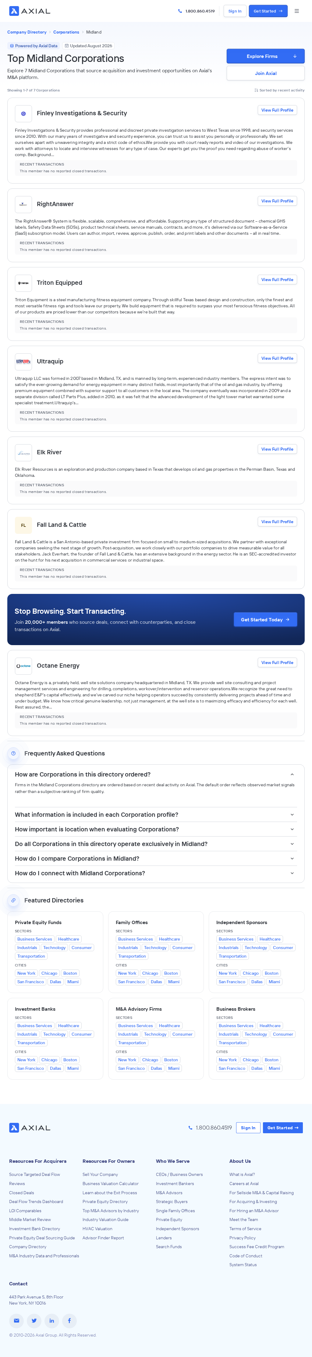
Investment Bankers (175, 1183)
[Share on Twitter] (34, 1321)
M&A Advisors (169, 1192)
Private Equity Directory (105, 1201)
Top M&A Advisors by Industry (111, 1210)
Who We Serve (173, 1161)
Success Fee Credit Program (256, 1246)
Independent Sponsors (177, 1228)
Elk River (49, 452)
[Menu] (297, 11)
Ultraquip (50, 361)
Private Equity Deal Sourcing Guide (42, 1238)
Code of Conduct (245, 1256)
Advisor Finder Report (103, 1238)
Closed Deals (21, 1192)
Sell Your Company (100, 1174)
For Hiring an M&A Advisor (254, 1210)
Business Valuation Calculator (111, 1183)
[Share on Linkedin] (51, 1321)
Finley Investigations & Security (82, 113)
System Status (243, 1264)
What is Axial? (242, 1174)
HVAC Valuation (97, 1228)
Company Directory (27, 1246)
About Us (240, 1161)
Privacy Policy (242, 1238)
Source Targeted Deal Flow (34, 1174)
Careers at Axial (244, 1183)
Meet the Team (243, 1219)
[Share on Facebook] (69, 1321)
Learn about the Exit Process (110, 1192)
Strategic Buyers (172, 1201)
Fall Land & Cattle (62, 524)
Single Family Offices (175, 1210)
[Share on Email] (16, 1321)
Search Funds (169, 1246)
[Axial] (30, 11)
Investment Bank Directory (34, 1228)
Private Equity (169, 1219)
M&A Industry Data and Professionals (44, 1256)
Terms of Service (245, 1228)
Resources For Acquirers (37, 1161)
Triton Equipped (59, 282)
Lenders (164, 1238)
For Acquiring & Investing (253, 1201)
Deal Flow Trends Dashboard (36, 1201)
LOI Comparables (25, 1210)
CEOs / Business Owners (179, 1174)
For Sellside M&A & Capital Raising (261, 1192)
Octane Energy (58, 665)
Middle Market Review (30, 1219)
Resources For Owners (109, 1161)
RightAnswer (55, 204)
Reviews (17, 1183)
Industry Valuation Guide (106, 1219)
